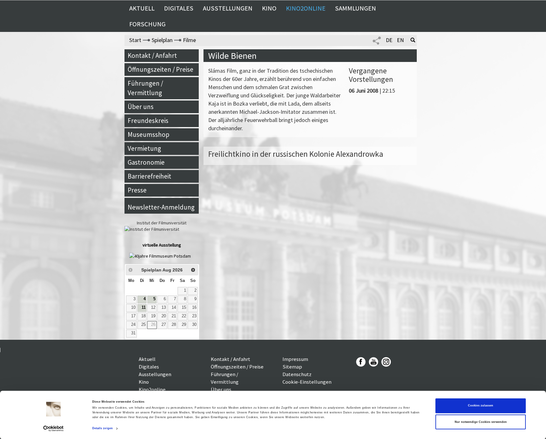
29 (184, 324)
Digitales (178, 8)
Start (135, 40)
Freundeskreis (148, 120)
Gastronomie (146, 162)
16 (194, 307)
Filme (189, 40)
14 (174, 307)
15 (184, 307)
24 (133, 324)
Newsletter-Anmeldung (161, 207)
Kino (269, 8)
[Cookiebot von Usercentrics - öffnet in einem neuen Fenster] (53, 428)
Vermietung (144, 148)
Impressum (295, 359)
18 (143, 316)
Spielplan (162, 40)
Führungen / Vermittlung (145, 88)
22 (184, 316)
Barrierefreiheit (149, 176)
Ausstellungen (227, 8)
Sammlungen (355, 8)
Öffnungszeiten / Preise (160, 69)
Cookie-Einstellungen (306, 381)
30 (194, 324)
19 (153, 316)
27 (163, 324)
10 (133, 307)
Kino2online (305, 8)
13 (163, 307)
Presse (137, 190)
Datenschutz (297, 374)
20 (163, 316)
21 (174, 316)
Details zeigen (102, 428)
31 (133, 333)
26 (153, 324)
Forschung (147, 24)
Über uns (141, 106)
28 (174, 324)
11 (144, 307)
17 (133, 316)
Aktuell (142, 8)
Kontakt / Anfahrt (152, 55)
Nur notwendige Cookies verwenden (481, 422)
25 (143, 324)
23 (194, 316)
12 (153, 307)
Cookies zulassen (480, 405)
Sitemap (292, 366)
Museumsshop (148, 134)
